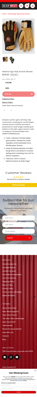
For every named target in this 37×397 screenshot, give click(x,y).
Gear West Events (9, 315)
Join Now (19, 392)
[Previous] (4, 110)
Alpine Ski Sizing (8, 295)
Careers (5, 336)
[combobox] (18, 385)
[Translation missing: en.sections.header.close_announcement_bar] (35, 1)
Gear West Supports (10, 311)
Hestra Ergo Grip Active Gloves (19, 14)
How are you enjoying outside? (8, 382)
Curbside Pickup (8, 267)
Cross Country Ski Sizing (11, 292)
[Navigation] (32, 5)
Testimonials (7, 325)
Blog (4, 339)
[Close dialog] (35, 370)
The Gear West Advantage (13, 318)
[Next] (11, 110)
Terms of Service (9, 278)
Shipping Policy (8, 281)
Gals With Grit (7, 332)
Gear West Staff (8, 322)
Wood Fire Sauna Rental (11, 329)
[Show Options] (35, 385)
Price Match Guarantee (11, 274)
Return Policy (7, 285)
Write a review (18, 185)
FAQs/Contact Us (9, 264)
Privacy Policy (7, 288)
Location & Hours (9, 271)
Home (4, 14)
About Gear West (9, 308)
